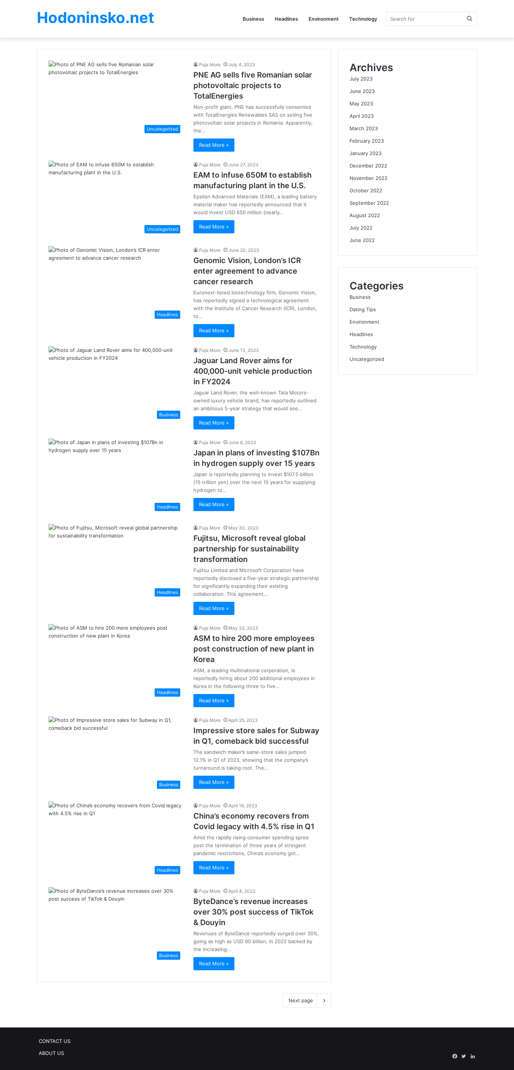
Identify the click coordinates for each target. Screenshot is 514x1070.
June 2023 (362, 91)
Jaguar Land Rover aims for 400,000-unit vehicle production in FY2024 (252, 371)
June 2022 (362, 240)
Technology (363, 19)
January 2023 (366, 153)
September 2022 (369, 203)
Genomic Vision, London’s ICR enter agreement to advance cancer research (247, 271)
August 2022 (365, 215)
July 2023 (361, 79)
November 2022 (369, 178)
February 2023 (367, 141)
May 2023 (361, 103)
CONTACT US (54, 1041)
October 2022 (366, 190)
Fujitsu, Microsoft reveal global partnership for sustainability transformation (249, 549)
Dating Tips (363, 309)
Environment (324, 19)
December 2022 (368, 166)
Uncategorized (367, 359)
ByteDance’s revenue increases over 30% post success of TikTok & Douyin (253, 912)
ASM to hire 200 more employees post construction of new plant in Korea (254, 649)
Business (253, 19)
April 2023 (362, 116)
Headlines (286, 19)
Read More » (214, 145)
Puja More (210, 64)
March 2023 (364, 128)
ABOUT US (51, 1053)
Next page (301, 1000)
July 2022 (361, 228)
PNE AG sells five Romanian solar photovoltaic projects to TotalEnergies (252, 85)
